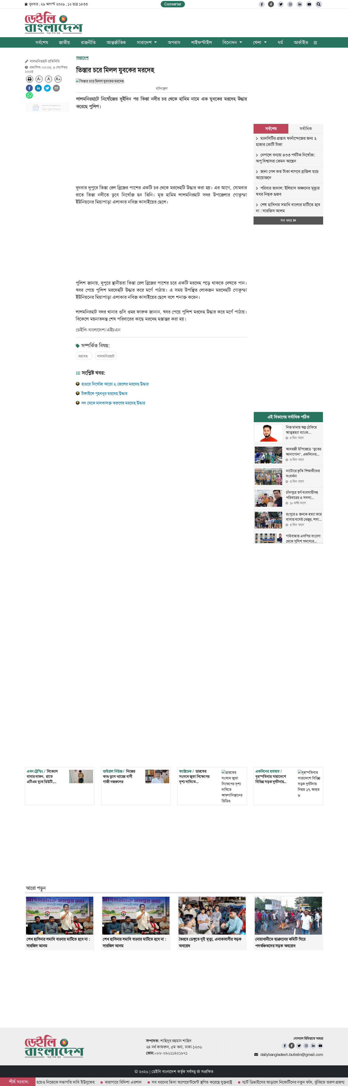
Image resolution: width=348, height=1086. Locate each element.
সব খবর (287, 220)
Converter (172, 4)
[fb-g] (271, 4)
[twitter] (281, 4)
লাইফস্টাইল (201, 42)
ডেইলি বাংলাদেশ (164, 1071)
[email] (56, 88)
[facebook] (29, 88)
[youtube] (320, 1046)
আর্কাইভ (301, 42)
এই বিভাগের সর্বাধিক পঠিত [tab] (288, 417)
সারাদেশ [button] (145, 42)
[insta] (306, 1046)
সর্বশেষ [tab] (270, 128)
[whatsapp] (29, 95)
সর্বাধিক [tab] (306, 128)
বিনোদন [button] (230, 42)
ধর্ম (280, 42)
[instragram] (290, 4)
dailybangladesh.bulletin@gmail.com (291, 1054)
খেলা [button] (258, 42)
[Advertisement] (47, 187)
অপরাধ (174, 42)
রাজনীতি (88, 42)
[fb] (262, 4)
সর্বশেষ (42, 42)
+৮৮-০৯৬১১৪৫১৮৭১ (171, 1053)
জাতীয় (64, 42)
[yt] (309, 4)
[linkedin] (300, 4)
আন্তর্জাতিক (116, 42)
